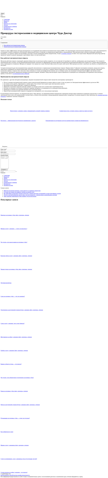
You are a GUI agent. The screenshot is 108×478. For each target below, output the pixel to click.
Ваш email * (4, 152)
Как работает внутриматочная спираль (14, 45)
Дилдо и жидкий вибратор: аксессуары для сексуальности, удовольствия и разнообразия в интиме (30, 195)
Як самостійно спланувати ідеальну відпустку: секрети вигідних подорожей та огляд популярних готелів (32, 193)
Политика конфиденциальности (21, 475)
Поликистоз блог (8, 29)
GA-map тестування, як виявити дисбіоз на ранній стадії (19, 192)
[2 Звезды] (36, 127)
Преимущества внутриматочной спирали (15, 46)
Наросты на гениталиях (10, 23)
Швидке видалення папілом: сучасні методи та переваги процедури (22, 190)
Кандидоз (6, 20)
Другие (6, 25)
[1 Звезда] (12, 127)
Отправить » (4, 169)
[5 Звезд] (12, 139)
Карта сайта (9, 475)
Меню (2, 13)
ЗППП (5, 22)
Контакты (3, 475)
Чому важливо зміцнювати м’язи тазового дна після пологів (20, 196)
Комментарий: (4, 155)
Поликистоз (7, 28)
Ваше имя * (4, 149)
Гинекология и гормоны (10, 26)
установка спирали (66, 53)
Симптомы (7, 19)
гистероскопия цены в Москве (21, 73)
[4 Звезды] (84, 127)
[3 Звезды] (60, 127)
